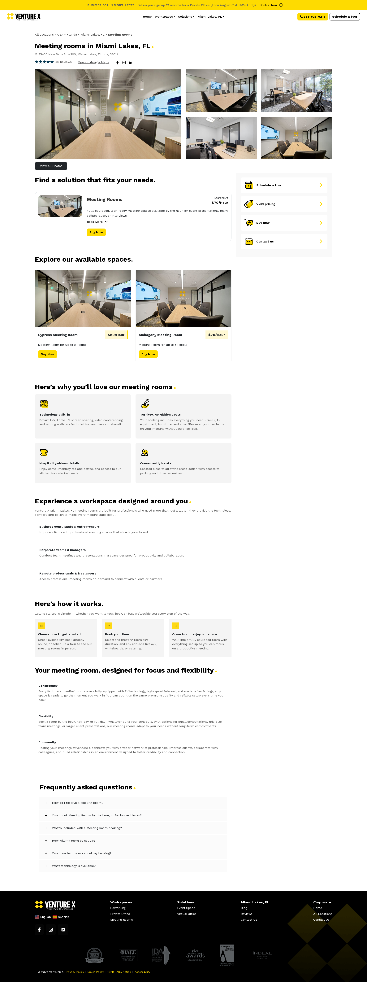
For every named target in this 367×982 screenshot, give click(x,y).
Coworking (118, 908)
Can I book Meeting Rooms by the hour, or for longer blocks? (97, 815)
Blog (244, 908)
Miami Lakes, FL (209, 16)
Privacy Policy (75, 971)
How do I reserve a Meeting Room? (77, 803)
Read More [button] (95, 222)
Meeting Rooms (104, 199)
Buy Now (96, 232)
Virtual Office (186, 914)
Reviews (247, 914)
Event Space (186, 908)
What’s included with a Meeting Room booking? (87, 828)
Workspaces (164, 16)
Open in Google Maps (93, 62)
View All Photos (51, 166)
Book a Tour (268, 5)
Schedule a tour (344, 16)
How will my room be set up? (73, 840)
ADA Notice (123, 971)
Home (147, 16)
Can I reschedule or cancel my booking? (81, 853)
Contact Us (249, 919)
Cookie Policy (95, 971)
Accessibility (142, 971)
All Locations (44, 34)
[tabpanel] (133, 216)
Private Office (120, 914)
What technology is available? (74, 866)
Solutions (185, 16)
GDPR (110, 971)
